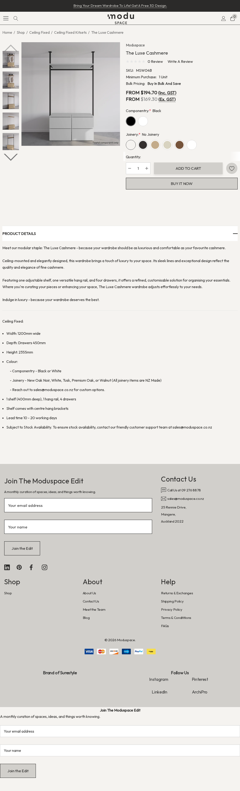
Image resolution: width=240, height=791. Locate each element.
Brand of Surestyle (60, 672)
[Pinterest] (19, 567)
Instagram (158, 679)
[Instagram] (44, 567)
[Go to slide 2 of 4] (11, 157)
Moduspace (135, 45)
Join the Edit (22, 548)
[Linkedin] (7, 567)
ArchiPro (199, 692)
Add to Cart (188, 168)
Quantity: (133, 156)
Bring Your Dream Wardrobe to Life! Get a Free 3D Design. (120, 5)
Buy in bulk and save (164, 83)
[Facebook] (31, 567)
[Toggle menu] (6, 18)
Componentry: (143, 110)
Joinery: (142, 134)
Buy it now (182, 183)
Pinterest (200, 679)
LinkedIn (160, 692)
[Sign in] (223, 18)
